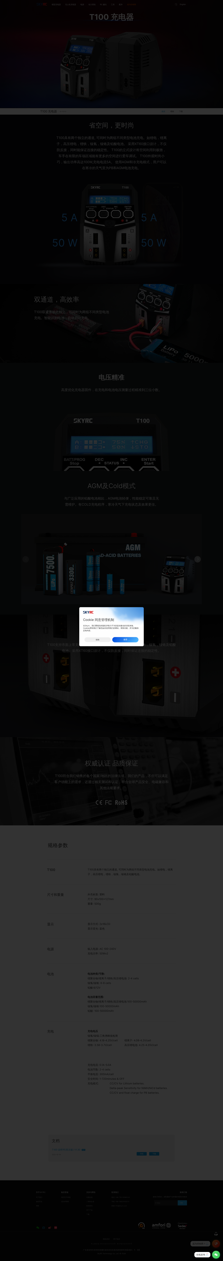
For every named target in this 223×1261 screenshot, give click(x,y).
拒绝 (97, 640)
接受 (125, 639)
